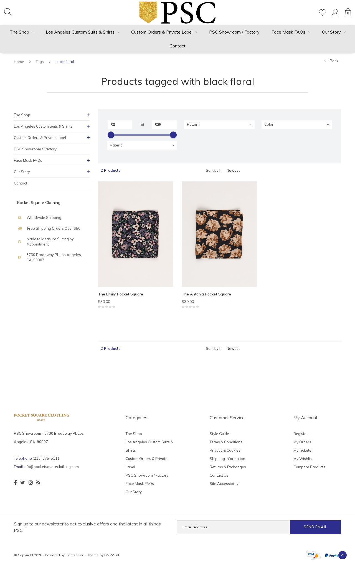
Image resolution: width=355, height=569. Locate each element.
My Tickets (302, 450)
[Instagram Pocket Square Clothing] (31, 482)
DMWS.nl (111, 555)
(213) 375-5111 (46, 458)
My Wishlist (303, 458)
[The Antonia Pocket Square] (219, 234)
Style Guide (219, 433)
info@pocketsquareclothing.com (51, 466)
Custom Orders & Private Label (161, 32)
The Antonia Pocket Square (206, 294)
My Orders (302, 442)
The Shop (19, 32)
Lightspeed (74, 555)
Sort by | (213, 170)
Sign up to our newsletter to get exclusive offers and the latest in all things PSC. (87, 527)
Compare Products (309, 467)
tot (142, 124)
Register (300, 433)
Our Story (331, 32)
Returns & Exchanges (228, 467)
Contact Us (219, 475)
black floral (64, 61)
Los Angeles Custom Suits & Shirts (80, 32)
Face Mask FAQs (288, 32)
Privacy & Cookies (225, 450)
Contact (177, 46)
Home (19, 61)
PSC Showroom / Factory (234, 32)
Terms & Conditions (226, 442)
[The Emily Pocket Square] (135, 234)
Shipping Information (227, 458)
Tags (40, 61)
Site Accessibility (224, 483)
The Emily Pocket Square (120, 294)
